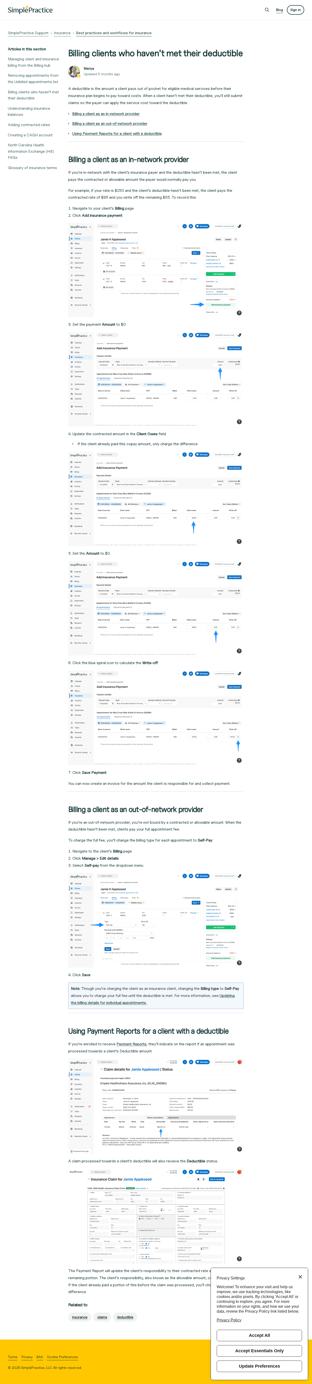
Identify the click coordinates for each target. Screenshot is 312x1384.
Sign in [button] (295, 10)
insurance (80, 1317)
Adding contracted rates (29, 124)
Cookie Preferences (62, 1357)
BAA (40, 1357)
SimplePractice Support (28, 33)
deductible (125, 1317)
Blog (279, 10)
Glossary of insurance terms (32, 167)
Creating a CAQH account (30, 135)
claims (102, 1317)
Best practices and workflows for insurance (114, 33)
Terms (13, 1357)
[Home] (30, 10)
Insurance (62, 33)
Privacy (27, 1357)
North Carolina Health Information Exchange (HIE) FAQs (31, 151)
